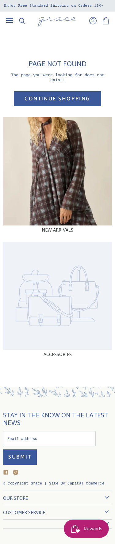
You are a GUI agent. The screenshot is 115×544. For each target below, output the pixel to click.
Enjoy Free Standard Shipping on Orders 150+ (53, 6)
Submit (20, 457)
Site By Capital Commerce (76, 483)
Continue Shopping (57, 98)
